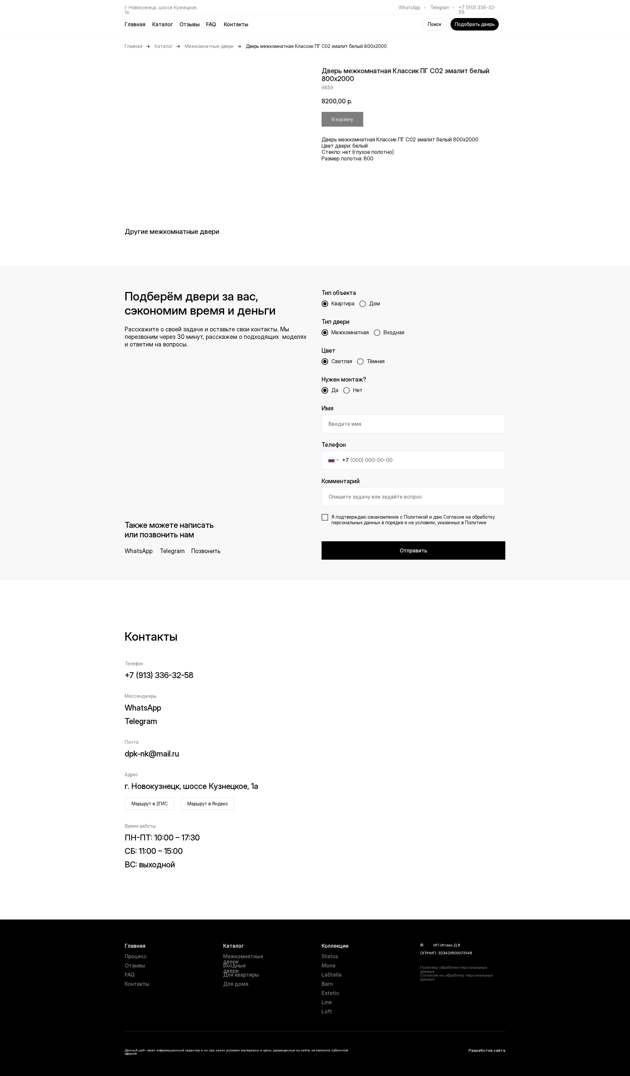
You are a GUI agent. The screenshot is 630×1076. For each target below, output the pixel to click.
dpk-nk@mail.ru (152, 753)
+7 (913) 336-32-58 (477, 10)
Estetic (330, 993)
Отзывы (189, 24)
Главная (135, 24)
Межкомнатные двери (209, 46)
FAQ (211, 24)
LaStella (332, 974)
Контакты (236, 24)
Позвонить (205, 551)
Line (327, 1002)
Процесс (136, 956)
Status (330, 956)
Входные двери (234, 968)
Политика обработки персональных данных (453, 969)
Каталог (164, 46)
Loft (327, 1011)
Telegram (439, 7)
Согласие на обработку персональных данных (456, 977)
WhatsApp (409, 7)
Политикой (416, 517)
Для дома (235, 984)
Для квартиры (241, 974)
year (428, 944)
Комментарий (341, 481)
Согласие (453, 517)
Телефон (334, 444)
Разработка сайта (487, 1050)
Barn (327, 984)
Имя (327, 408)
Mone (328, 965)
